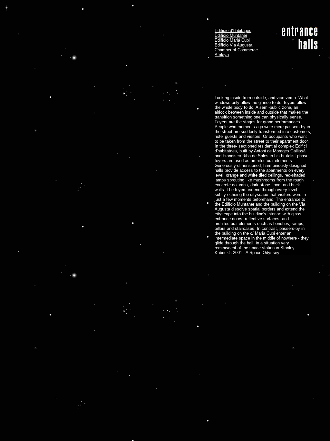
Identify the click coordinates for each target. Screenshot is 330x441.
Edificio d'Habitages (233, 30)
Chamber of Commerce (236, 49)
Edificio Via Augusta (233, 45)
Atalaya (222, 54)
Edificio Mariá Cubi (232, 40)
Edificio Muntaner (231, 35)
